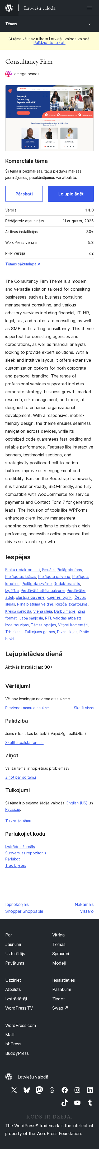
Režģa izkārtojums (71, 604)
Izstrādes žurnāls (20, 846)
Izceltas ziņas (17, 625)
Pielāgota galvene (54, 576)
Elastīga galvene (30, 597)
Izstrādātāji (16, 998)
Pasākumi (61, 989)
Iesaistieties (63, 980)
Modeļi (59, 963)
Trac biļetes (15, 865)
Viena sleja (42, 611)
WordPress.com (20, 1025)
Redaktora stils (67, 583)
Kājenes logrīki (59, 597)
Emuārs (48, 569)
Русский (12, 809)
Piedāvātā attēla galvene (43, 590)
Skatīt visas (84, 707)
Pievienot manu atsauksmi (27, 707)
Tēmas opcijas (43, 625)
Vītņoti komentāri (73, 625)
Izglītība (12, 590)
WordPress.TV (19, 1008)
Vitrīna (58, 935)
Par (8, 935)
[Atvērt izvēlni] (90, 8)
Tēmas (11, 24)
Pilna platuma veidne (35, 604)
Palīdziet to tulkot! (49, 42)
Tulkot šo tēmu (18, 821)
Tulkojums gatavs (40, 631)
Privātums (14, 963)
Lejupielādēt (71, 193)
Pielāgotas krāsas (20, 576)
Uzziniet (13, 980)
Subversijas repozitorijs (25, 853)
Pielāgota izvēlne (37, 583)
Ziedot (58, 998)
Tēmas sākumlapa (20, 264)
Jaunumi (13, 944)
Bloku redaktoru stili (22, 569)
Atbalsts (13, 989)
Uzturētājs (15, 953)
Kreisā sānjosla (18, 611)
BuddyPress (17, 1053)
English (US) (77, 803)
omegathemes (26, 74)
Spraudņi (60, 953)
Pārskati (24, 193)
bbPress (13, 1043)
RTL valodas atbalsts (63, 618)
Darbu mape (65, 611)
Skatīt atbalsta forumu (24, 742)
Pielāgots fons (69, 569)
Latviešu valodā (33, 1077)
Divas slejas (67, 631)
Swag (60, 1008)
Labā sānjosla (31, 618)
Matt (10, 1034)
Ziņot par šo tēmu (20, 777)
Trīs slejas (13, 631)
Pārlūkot (12, 859)
